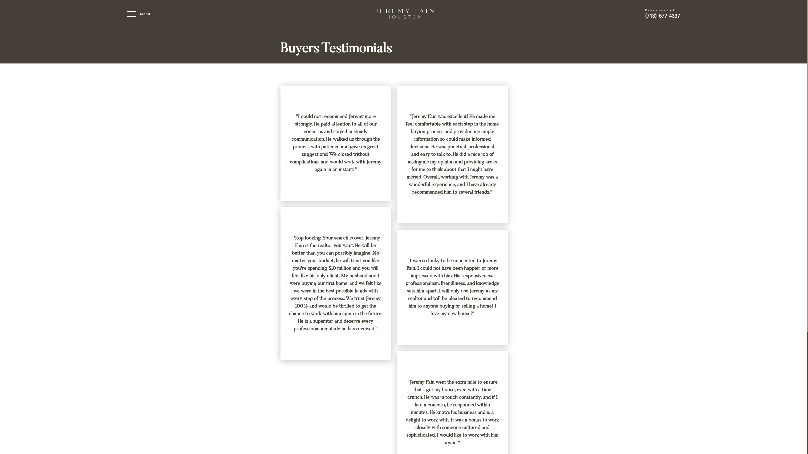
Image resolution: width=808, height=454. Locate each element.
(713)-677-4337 (662, 16)
